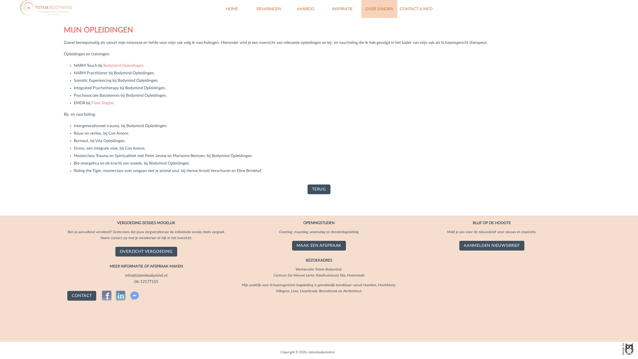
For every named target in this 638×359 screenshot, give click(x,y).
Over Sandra (379, 9)
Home (232, 9)
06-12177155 (146, 282)
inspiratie (342, 9)
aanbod (305, 9)
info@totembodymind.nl (146, 275)
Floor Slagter (102, 103)
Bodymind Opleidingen (123, 66)
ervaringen (268, 9)
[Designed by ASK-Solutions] (628, 349)
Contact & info (416, 9)
